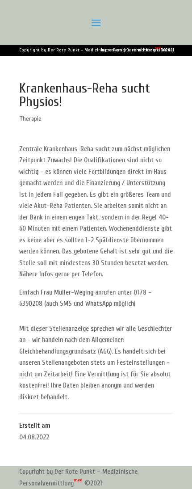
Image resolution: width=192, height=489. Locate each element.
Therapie (30, 118)
